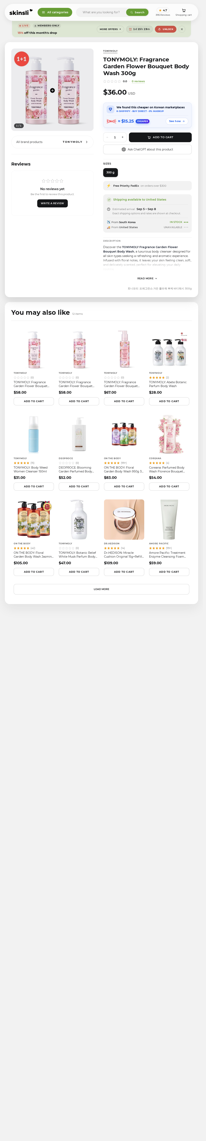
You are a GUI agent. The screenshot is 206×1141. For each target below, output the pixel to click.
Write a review (52, 203)
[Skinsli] (21, 12)
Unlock (168, 29)
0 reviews (138, 81)
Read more (145, 278)
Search (139, 12)
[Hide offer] (181, 29)
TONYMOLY (110, 51)
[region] (52, 90)
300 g (110, 172)
